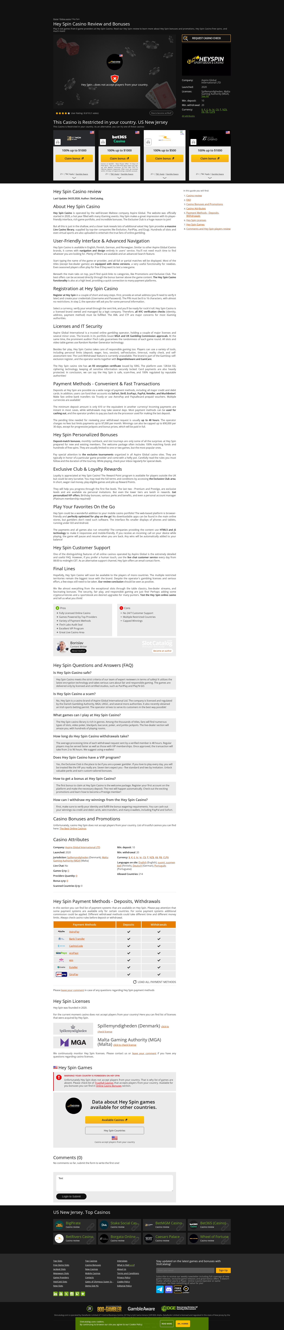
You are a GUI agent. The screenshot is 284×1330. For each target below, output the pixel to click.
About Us (121, 1269)
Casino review (194, 195)
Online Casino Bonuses (109, 1085)
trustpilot (83, 1292)
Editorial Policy (124, 1285)
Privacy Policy (123, 1277)
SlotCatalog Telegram (160, 1288)
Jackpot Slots (59, 1269)
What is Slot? (126, 1265)
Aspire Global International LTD (82, 847)
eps (71, 960)
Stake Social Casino (125, 1223)
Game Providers (61, 1277)
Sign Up (223, 1270)
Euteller (73, 967)
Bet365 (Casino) (213, 1223)
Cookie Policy (123, 1281)
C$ (217, 109)
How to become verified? (161, 113)
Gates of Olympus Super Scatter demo (104, 1281)
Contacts (89, 1277)
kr (210, 109)
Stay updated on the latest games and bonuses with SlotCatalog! (188, 1263)
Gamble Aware (82, 174)
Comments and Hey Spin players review (208, 228)
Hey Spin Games (195, 224)
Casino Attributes (196, 208)
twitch (77, 1292)
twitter (66, 1292)
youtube (61, 1292)
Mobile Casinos (92, 1273)
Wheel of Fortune (214, 1236)
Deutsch (137, 865)
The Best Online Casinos (73, 828)
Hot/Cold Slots (60, 1281)
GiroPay (73, 974)
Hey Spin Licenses (196, 220)
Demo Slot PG (92, 1285)
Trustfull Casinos (104, 1082)
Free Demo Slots (61, 1265)
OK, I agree (183, 1324)
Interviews (122, 1260)
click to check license (124, 1045)
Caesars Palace (167, 1236)
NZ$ (224, 109)
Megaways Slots (61, 1273)
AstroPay (74, 931)
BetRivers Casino (79, 1236)
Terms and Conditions (128, 1273)
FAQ (188, 200)
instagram (72, 1292)
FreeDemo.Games (181, 1287)
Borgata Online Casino (125, 1236)
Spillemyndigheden (77, 857)
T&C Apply (114, 174)
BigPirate (73, 1223)
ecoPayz (73, 953)
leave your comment (72, 990)
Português (160, 865)
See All (205, 96)
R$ (206, 112)
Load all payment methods (157, 982)
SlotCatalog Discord (168, 1288)
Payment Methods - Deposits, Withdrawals (202, 214)
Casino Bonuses (93, 1265)
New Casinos (91, 1269)
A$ (202, 112)
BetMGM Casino (168, 1223)
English (143, 862)
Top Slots (57, 1260)
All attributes (188, 116)
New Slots (58, 1285)
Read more (167, 1323)
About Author (78, 650)
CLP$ (212, 112)
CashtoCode (76, 946)
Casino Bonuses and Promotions (204, 204)
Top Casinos (91, 1260)
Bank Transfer (77, 938)
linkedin (55, 1292)
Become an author (162, 650)
